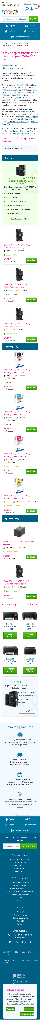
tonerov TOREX (26, 111)
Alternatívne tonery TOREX (20, 888)
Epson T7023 (22, 85)
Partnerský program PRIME (20, 895)
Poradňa (20, 901)
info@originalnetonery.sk (22, 942)
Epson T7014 (17, 95)
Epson (26, 43)
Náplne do (10, 626)
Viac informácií (28, 1004)
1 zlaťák (13, 378)
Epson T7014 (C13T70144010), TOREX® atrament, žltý (17, 325)
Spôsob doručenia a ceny (20, 859)
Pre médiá (20, 921)
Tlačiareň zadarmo (21, 36)
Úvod (5, 43)
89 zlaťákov (20, 329)
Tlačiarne (11, 31)
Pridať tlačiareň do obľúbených (16, 68)
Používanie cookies (20, 915)
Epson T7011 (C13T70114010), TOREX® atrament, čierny (17, 246)
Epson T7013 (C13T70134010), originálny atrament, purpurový (17, 455)
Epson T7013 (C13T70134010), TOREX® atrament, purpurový (17, 582)
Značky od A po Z (20, 865)
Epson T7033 (21, 97)
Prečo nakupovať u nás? (20, 882)
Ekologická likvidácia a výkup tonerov (20, 891)
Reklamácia (20, 871)
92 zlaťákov (23, 290)
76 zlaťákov (21, 250)
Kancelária (31, 31)
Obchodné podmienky (20, 918)
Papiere (31, 25)
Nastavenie (29, 1009)
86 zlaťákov (24, 587)
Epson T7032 (20, 87)
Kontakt (20, 924)
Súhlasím (10, 1009)
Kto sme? (20, 912)
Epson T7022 (20, 92)
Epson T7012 (7, 99)
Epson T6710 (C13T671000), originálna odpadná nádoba (19, 543)
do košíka (31, 260)
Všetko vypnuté (27, 1014)
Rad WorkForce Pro (7, 46)
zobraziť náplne (10, 635)
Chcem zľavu (28, 846)
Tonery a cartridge (15, 43)
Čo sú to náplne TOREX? (20, 218)
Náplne (12, 25)
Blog (20, 898)
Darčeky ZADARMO (20, 885)
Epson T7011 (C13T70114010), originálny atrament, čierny (17, 371)
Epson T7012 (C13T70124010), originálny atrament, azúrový (17, 413)
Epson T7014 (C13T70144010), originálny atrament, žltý (17, 497)
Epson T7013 (21, 90)
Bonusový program (20, 868)
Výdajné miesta (20, 862)
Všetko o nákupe (30, 3)
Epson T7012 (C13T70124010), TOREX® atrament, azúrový (17, 285)
